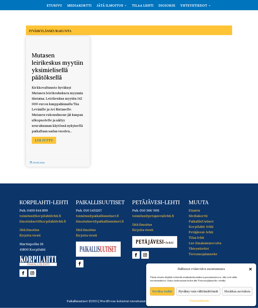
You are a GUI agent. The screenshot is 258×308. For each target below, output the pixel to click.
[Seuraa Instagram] (32, 273)
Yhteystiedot (193, 6)
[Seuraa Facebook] (23, 273)
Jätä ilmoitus (110, 6)
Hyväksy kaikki (162, 291)
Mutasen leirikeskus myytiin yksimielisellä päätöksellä (58, 101)
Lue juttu (44, 140)
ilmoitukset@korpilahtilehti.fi (42, 221)
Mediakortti (79, 6)
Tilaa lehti (143, 6)
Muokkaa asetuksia (237, 291)
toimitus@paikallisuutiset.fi (97, 216)
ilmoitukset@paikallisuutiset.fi (100, 221)
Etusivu (54, 6)
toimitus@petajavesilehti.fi (153, 216)
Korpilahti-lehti (201, 227)
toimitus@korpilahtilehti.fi (40, 216)
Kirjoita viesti (30, 235)
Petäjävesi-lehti (201, 232)
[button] (250, 269)
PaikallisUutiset (201, 221)
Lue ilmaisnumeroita (205, 243)
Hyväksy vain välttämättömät (198, 291)
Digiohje (166, 6)
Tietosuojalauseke (199, 300)
